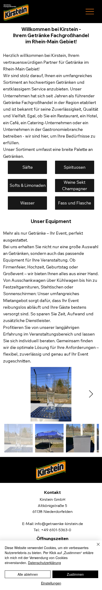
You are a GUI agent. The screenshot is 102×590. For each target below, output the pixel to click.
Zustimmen (75, 574)
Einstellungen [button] (51, 583)
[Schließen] (95, 547)
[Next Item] (91, 394)
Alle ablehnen (28, 574)
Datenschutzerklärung (44, 562)
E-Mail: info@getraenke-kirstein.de (52, 523)
